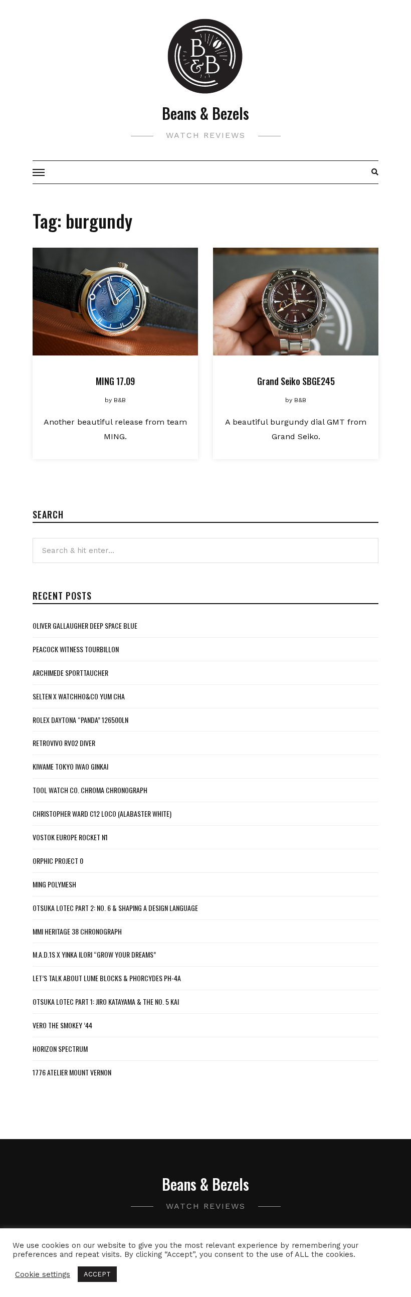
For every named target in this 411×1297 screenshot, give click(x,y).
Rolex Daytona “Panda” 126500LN (80, 719)
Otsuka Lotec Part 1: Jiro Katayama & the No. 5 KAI (106, 1001)
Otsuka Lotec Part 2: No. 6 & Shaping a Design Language (115, 907)
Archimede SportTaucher (70, 672)
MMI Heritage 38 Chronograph (77, 931)
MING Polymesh (54, 884)
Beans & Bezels (205, 113)
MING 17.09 (115, 381)
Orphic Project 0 (58, 860)
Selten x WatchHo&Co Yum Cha (79, 696)
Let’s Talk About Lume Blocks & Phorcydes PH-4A (107, 978)
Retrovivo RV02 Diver (64, 742)
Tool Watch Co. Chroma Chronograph (90, 790)
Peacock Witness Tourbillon (76, 649)
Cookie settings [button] (42, 1274)
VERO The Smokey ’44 (62, 1025)
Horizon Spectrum (60, 1048)
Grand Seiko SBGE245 (296, 381)
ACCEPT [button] (97, 1274)
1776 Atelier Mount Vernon (72, 1072)
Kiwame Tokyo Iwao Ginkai (70, 766)
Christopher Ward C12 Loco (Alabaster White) (102, 813)
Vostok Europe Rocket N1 (70, 837)
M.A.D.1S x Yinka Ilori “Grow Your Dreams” (94, 954)
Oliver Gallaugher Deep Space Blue (85, 625)
